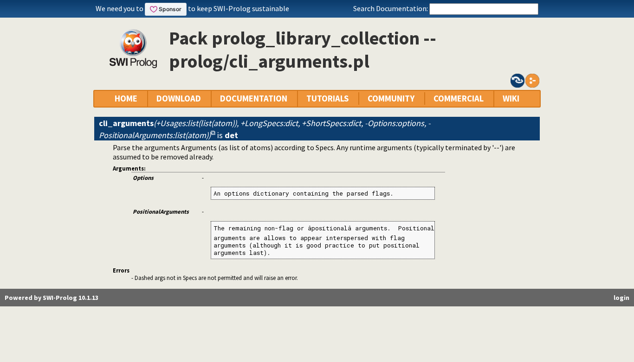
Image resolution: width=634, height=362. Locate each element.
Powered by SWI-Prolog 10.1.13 (51, 297)
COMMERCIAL (458, 98)
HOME (126, 98)
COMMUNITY (391, 98)
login (621, 297)
